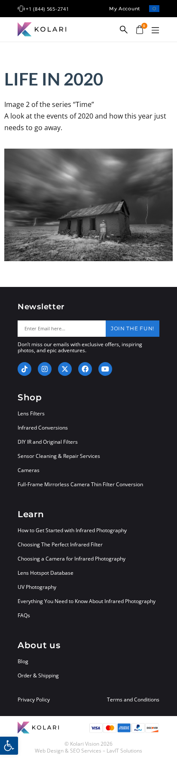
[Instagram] (45, 369)
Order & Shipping (38, 675)
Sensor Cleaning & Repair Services (59, 456)
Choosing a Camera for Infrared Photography (71, 558)
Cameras (29, 470)
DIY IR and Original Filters (48, 441)
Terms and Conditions (133, 699)
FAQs (24, 615)
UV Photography (37, 587)
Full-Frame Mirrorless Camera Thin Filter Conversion (80, 484)
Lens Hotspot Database (45, 572)
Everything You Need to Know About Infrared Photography (87, 601)
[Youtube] (105, 369)
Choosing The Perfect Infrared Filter (60, 544)
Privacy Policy (34, 699)
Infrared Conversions (43, 427)
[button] (155, 30)
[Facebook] (85, 369)
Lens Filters (31, 413)
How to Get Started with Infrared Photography (72, 530)
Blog (23, 661)
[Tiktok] (24, 369)
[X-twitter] (65, 369)
